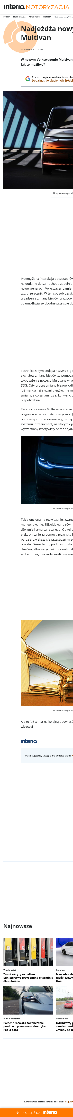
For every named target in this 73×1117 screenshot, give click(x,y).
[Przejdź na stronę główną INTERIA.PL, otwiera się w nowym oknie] (14, 7)
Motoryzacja (19, 17)
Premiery (47, 17)
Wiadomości (34, 17)
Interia (6, 17)
